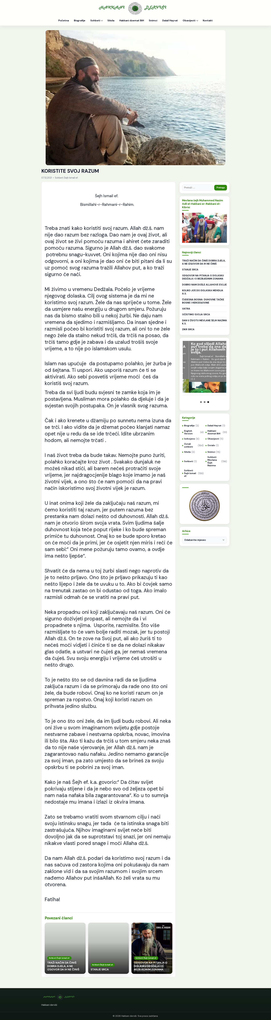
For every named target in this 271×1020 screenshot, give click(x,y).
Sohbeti (95, 20)
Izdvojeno (189, 438)
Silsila (110, 20)
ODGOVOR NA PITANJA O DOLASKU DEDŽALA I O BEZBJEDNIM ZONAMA (203, 277)
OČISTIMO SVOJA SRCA (196, 314)
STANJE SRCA (190, 269)
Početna (63, 20)
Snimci (153, 20)
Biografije (79, 20)
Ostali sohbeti (188, 445)
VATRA (186, 308)
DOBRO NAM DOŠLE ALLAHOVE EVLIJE (204, 284)
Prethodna (178, 372)
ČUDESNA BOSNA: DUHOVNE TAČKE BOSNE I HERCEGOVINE (203, 301)
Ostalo (211, 445)
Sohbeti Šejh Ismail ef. (190, 473)
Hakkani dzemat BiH (131, 20)
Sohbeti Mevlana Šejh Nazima (212, 461)
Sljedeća (231, 372)
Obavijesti (189, 20)
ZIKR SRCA (188, 329)
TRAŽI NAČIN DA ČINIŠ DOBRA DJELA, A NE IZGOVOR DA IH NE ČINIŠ (204, 262)
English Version (188, 432)
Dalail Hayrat (170, 20)
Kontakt (208, 20)
